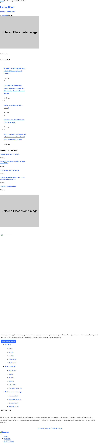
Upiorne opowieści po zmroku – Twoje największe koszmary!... (12, 178)
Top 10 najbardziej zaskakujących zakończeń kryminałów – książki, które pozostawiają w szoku (15, 136)
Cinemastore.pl (13, 403)
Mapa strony (12, 384)
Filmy (10, 348)
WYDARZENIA (9, 441)
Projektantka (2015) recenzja (9, 170)
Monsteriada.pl (13, 396)
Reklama (11, 377)
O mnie (11, 374)
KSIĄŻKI (7, 438)
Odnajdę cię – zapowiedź (8, 186)
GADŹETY (7, 440)
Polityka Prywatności (15, 388)
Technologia (12, 359)
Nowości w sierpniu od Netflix (9, 154)
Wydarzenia (12, 363)
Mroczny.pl (5, 15)
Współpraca (12, 370)
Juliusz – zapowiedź (7, 12)
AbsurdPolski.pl (14, 406)
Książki (11, 352)
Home (2, 1)
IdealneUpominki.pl (15, 399)
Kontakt (11, 381)
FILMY (6, 436)
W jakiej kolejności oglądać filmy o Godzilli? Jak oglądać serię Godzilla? (14, 71)
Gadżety (11, 355)
